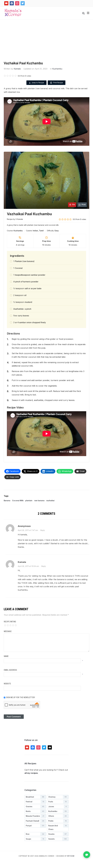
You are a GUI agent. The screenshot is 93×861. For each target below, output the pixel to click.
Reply (42, 530)
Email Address (10, 670)
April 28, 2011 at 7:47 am (28, 530)
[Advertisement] (46, 43)
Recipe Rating (10, 621)
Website (7, 683)
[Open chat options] (86, 854)
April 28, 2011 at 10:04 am (28, 566)
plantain (28, 500)
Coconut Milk (17, 500)
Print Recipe (58, 83)
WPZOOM (70, 856)
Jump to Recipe (37, 83)
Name (6, 656)
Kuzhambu (57, 69)
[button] (88, 13)
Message (8, 631)
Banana (7, 500)
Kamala (17, 69)
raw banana (39, 500)
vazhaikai (50, 500)
